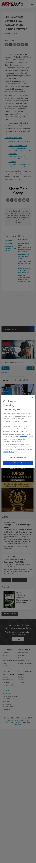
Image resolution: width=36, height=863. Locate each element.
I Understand (18, 463)
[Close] (32, 398)
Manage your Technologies (18, 457)
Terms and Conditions (18, 436)
